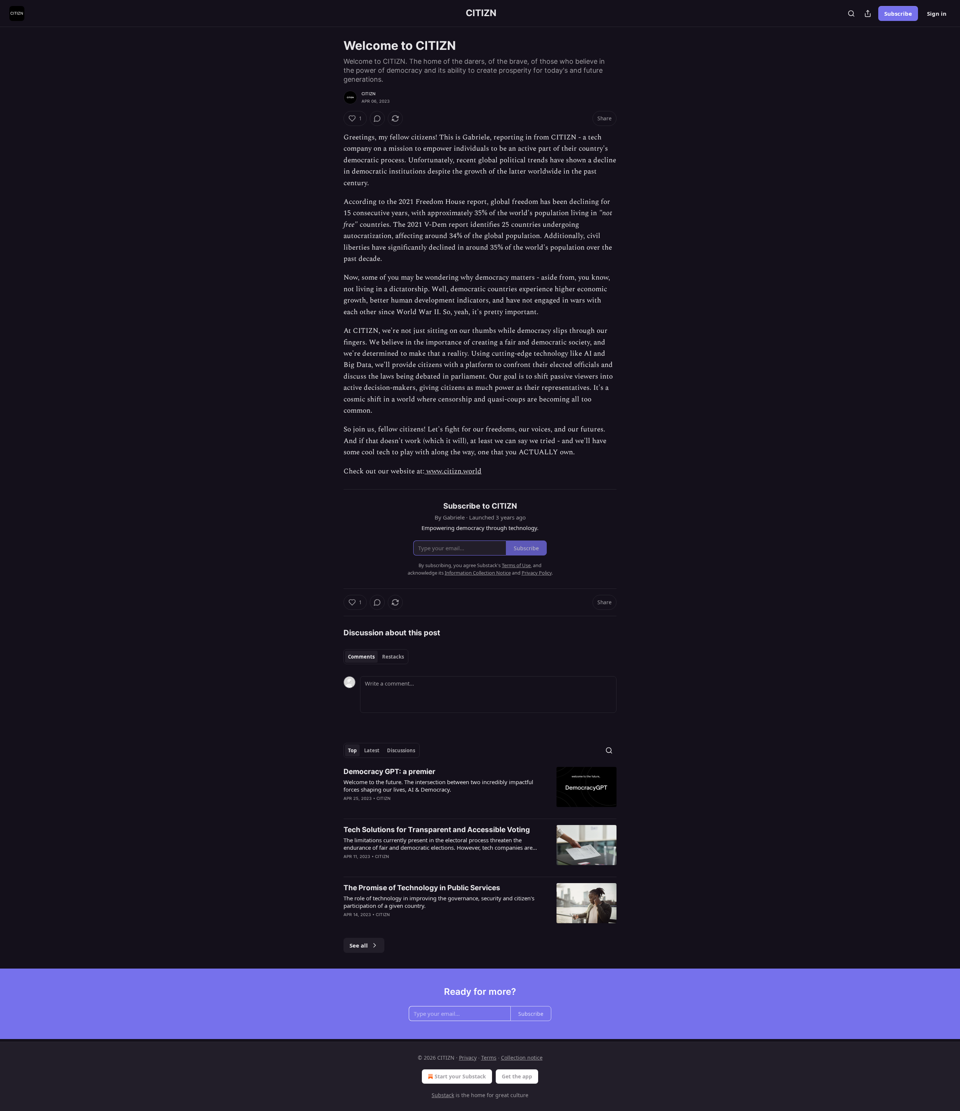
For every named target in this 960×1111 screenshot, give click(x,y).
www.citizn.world (453, 471)
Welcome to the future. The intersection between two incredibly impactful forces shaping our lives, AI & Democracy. (438, 785)
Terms (488, 1057)
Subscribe (898, 13)
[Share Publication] (867, 13)
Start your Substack (460, 1076)
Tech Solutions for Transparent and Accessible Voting (437, 829)
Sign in (936, 13)
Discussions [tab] (401, 750)
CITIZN (368, 93)
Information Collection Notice (478, 572)
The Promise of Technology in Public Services (422, 887)
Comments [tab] (361, 656)
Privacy (468, 1057)
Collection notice (522, 1057)
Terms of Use (516, 565)
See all (359, 945)
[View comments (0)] (377, 118)
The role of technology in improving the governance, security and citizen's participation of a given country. (439, 901)
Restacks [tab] (393, 656)
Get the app (517, 1076)
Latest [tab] (372, 750)
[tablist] (376, 656)
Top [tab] (352, 750)
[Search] (851, 13)
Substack (443, 1095)
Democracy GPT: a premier (389, 771)
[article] (480, 790)
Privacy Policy (537, 572)
